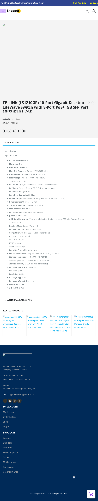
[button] (87, 11)
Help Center (93, 3)
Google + (19, 131)
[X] (10, 401)
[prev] (90, 102)
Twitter (9, 131)
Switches (8, 325)
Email (24, 131)
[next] (93, 102)
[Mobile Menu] (3, 11)
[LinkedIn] (19, 401)
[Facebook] (5, 401)
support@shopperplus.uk (21, 394)
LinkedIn (14, 131)
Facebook (5, 131)
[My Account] (94, 11)
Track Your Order (79, 3)
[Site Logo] (14, 11)
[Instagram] (15, 401)
